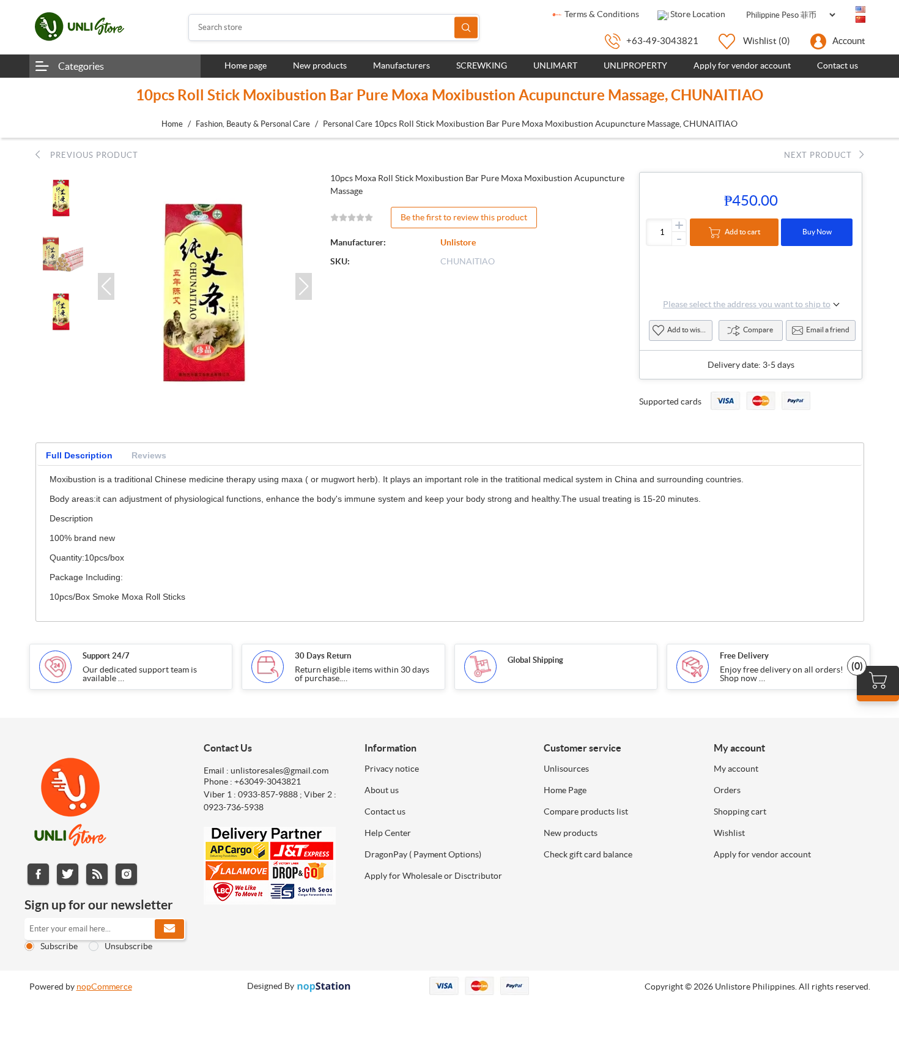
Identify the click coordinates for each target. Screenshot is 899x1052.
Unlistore (458, 242)
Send (169, 929)
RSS (97, 874)
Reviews (148, 455)
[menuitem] (444, 769)
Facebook (38, 874)
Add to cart (742, 232)
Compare (758, 330)
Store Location (696, 14)
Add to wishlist (689, 330)
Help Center (387, 833)
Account (848, 40)
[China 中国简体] (860, 19)
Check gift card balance (588, 854)
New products (570, 833)
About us (381, 790)
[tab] (79, 456)
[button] (106, 286)
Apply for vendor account (762, 854)
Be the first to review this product (464, 217)
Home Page (565, 790)
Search (466, 27)
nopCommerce (104, 986)
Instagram (126, 874)
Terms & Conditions (601, 14)
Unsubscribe (128, 946)
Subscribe (59, 946)
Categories (81, 66)
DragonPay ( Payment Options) (422, 854)
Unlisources (566, 769)
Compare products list (586, 811)
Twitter (67, 874)
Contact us (384, 811)
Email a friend (827, 330)
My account (736, 769)
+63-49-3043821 (662, 40)
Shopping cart (740, 811)
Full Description (79, 455)
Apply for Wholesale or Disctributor (433, 876)
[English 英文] (860, 10)
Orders (727, 790)
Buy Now (817, 232)
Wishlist (729, 833)
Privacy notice (391, 769)
